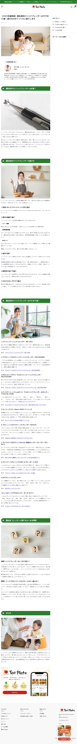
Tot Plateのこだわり (64, 720)
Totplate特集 (58, 30)
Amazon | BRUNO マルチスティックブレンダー (19, 438)
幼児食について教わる (60, 21)
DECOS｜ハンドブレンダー (13, 488)
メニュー (3, 721)
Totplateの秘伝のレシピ (61, 24)
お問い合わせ (43, 716)
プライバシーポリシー (26, 713)
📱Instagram (4, 729)
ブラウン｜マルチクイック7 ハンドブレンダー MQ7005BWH (22, 370)
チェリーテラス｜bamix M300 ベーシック (17, 420)
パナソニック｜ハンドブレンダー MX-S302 (17, 352)
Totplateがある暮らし (60, 27)
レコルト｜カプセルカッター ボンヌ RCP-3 (17, 506)
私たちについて (5, 719)
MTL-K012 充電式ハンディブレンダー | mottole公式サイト (22, 457)
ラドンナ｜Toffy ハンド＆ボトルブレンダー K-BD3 (20, 473)
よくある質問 (4, 727)
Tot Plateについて (6, 713)
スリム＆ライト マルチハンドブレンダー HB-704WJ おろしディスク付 (25, 405)
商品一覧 (3, 724)
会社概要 (42, 713)
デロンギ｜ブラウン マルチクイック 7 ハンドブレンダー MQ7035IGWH (26, 387)
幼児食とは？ (4, 716)
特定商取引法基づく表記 (26, 716)
